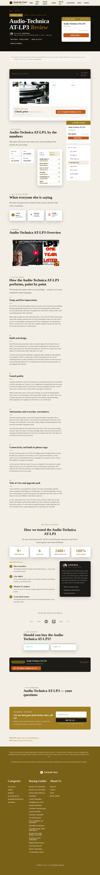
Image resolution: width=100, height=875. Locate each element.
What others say (74, 159)
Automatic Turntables (36, 814)
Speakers (11, 793)
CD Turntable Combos (36, 852)
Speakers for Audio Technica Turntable (35, 834)
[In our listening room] (16, 84)
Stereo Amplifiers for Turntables (36, 821)
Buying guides (45, 3)
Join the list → (71, 720)
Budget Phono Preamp (36, 842)
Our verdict (73, 151)
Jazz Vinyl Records (35, 846)
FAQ (71, 177)
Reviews (17, 11)
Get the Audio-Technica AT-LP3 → (70, 112)
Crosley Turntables (35, 799)
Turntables (11, 802)
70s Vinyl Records (35, 818)
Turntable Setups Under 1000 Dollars (37, 829)
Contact (86, 3)
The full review (74, 162)
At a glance (73, 155)
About (79, 3)
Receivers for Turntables (37, 790)
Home (31, 3)
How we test (61, 3)
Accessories (71, 3)
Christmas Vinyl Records (37, 808)
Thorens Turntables (35, 849)
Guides (54, 3)
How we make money (35, 59)
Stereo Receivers (13, 796)
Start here (37, 3)
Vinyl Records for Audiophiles (35, 838)
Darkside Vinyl (46, 865)
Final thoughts (74, 174)
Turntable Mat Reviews (16, 799)
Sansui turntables (35, 811)
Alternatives (73, 166)
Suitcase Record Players (37, 793)
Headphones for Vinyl (36, 802)
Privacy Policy (55, 796)
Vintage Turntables (35, 805)
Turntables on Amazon (36, 825)
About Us (53, 786)
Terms (52, 793)
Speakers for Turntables (37, 786)
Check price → (76, 35)
